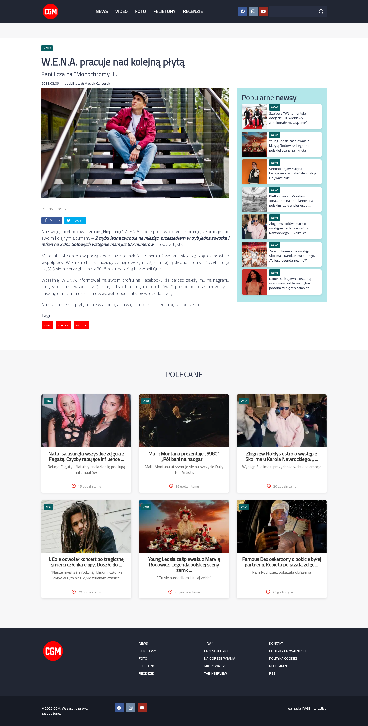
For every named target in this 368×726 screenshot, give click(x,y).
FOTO (140, 11)
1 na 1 (209, 643)
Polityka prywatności (287, 651)
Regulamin (278, 666)
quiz (47, 325)
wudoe (81, 325)
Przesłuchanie (216, 651)
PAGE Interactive (314, 708)
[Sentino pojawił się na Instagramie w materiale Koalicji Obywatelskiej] (254, 162)
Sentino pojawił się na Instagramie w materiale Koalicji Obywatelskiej (292, 173)
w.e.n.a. (63, 325)
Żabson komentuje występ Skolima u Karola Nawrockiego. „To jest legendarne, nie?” (292, 255)
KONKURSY (147, 651)
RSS (272, 673)
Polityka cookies (283, 658)
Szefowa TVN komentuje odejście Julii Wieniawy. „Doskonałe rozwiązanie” (288, 118)
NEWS (102, 11)
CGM (48, 401)
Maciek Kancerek (97, 83)
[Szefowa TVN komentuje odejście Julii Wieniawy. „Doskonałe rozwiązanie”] (254, 106)
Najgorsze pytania (219, 658)
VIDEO (121, 11)
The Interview (215, 673)
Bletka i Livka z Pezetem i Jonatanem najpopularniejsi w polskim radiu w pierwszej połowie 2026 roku (291, 203)
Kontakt (276, 643)
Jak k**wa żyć (215, 666)
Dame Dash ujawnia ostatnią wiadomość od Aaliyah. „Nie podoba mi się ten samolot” (290, 283)
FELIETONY (164, 11)
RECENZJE (193, 11)
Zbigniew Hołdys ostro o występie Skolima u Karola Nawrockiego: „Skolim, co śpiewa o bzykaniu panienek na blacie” (293, 232)
